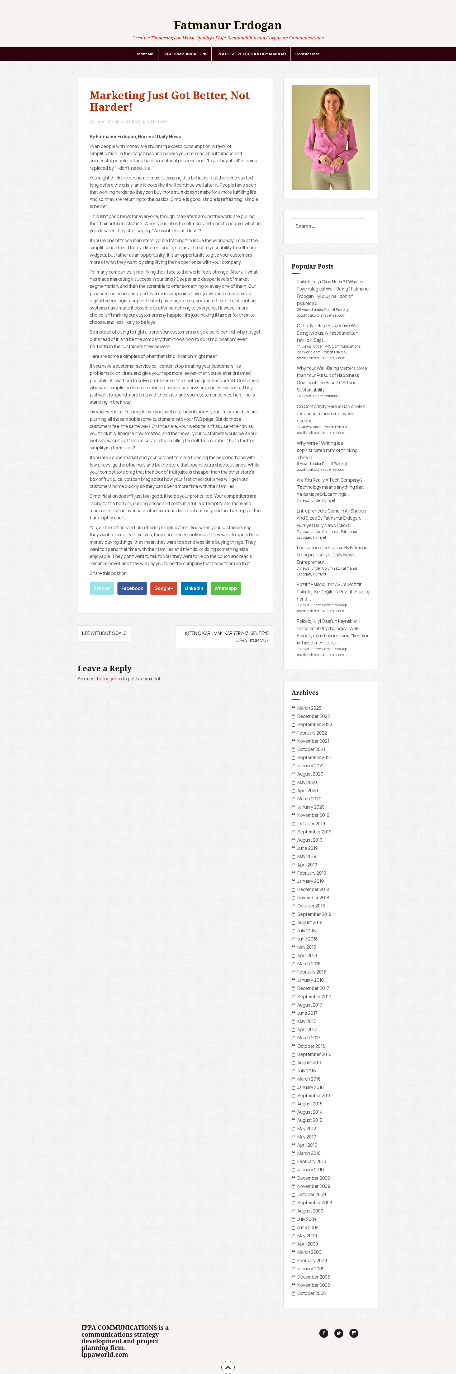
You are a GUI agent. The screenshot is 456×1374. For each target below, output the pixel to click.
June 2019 (307, 848)
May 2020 (307, 782)
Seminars (331, 396)
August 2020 (310, 774)
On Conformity (312, 406)
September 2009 (314, 1203)
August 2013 (309, 1120)
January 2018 (310, 980)
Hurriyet (159, 121)
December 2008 (313, 1277)
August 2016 (309, 1062)
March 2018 (309, 964)
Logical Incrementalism (320, 548)
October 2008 (311, 1293)
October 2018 (311, 906)
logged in (112, 679)
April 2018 (307, 955)
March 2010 (309, 1153)
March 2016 (309, 1079)
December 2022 (313, 716)
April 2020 (307, 790)
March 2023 (309, 708)
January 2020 (311, 807)
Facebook (132, 588)
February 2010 (311, 1161)
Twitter (102, 588)
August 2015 (309, 1104)
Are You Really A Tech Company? (330, 480)
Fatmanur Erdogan (228, 25)
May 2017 (306, 1021)
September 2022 (314, 724)
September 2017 (314, 997)
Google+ (163, 588)
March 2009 (309, 1252)
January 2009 (311, 1269)
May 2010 (306, 1137)
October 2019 (311, 823)
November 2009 (313, 1186)
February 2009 (312, 1260)
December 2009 (313, 1178)
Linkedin (194, 588)
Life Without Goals (104, 633)
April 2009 (307, 1244)
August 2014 (309, 1112)
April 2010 (307, 1145)
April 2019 (307, 865)
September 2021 (314, 757)
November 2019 (313, 815)
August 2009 (310, 1211)
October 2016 (311, 1046)
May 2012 (306, 1129)
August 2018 (309, 922)
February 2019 (311, 873)
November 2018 (313, 898)
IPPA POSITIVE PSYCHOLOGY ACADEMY (251, 53)
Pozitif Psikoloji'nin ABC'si (322, 584)
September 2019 (314, 832)
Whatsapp (226, 588)
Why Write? (308, 443)
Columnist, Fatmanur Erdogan (119, 121)
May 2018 (306, 947)
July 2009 (307, 1219)
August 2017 (309, 1005)
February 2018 (311, 972)
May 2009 (307, 1236)
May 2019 (306, 856)
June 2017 (307, 1013)
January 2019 (310, 881)
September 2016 (314, 1054)
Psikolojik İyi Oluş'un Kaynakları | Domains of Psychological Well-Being (328, 628)
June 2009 (308, 1227)
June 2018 (307, 939)
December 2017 (313, 988)
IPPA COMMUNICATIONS (185, 53)
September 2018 (314, 914)
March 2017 (308, 1038)
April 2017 (307, 1029)
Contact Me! (307, 53)
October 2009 (311, 1194)
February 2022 (312, 733)
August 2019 (309, 840)
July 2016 (306, 1071)
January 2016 (310, 1087)
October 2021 (311, 749)
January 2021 (310, 766)
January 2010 (310, 1169)
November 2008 (313, 1285)
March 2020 (309, 799)
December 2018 (313, 889)
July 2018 (306, 931)
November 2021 (313, 741)
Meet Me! (146, 53)
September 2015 (314, 1095)
